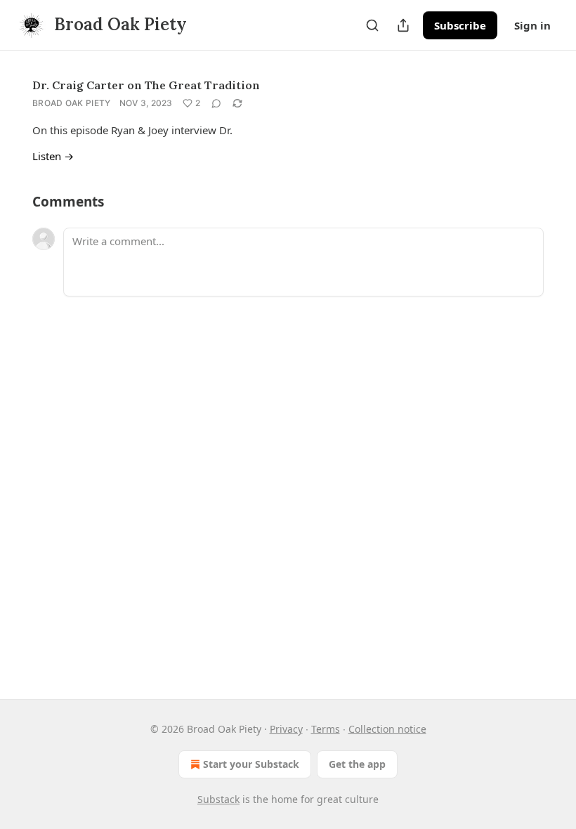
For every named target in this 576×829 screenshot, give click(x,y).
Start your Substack (251, 764)
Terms (325, 729)
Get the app (357, 764)
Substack (218, 799)
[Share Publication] (403, 25)
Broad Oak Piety (71, 103)
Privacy (286, 729)
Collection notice (387, 729)
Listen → (53, 156)
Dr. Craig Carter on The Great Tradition (146, 85)
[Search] (372, 25)
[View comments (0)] (216, 103)
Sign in (532, 25)
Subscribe (460, 25)
